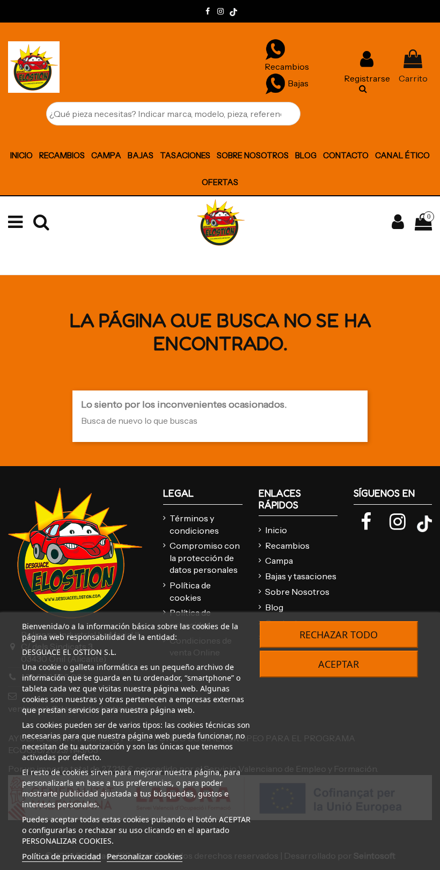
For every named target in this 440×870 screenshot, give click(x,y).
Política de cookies (190, 591)
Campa (279, 560)
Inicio (276, 530)
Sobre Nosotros (297, 591)
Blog (274, 607)
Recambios (287, 545)
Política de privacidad (61, 856)
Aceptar (338, 664)
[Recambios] (275, 48)
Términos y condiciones (194, 524)
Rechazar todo (338, 634)
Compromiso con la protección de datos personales (205, 557)
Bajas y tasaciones (300, 576)
